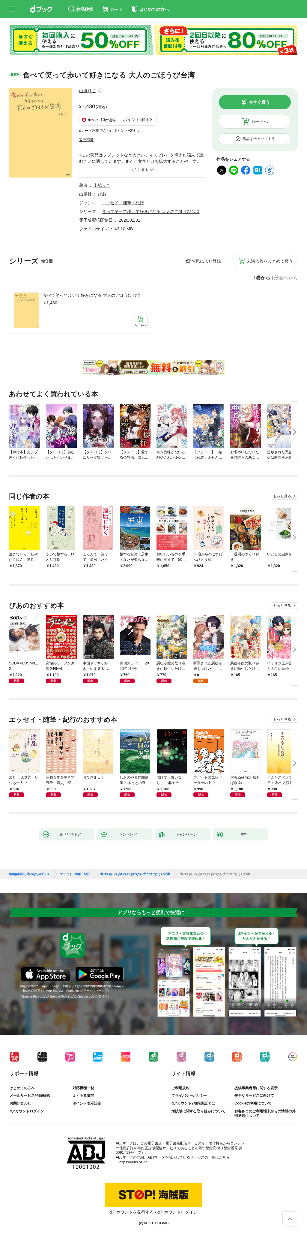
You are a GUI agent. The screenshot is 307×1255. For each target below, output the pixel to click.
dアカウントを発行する (131, 1212)
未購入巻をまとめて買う (270, 261)
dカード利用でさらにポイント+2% (107, 131)
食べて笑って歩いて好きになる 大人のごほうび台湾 (92, 295)
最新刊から (286, 277)
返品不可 (86, 140)
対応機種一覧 (83, 1088)
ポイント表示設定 (87, 1103)
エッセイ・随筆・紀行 (123, 202)
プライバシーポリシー (189, 1095)
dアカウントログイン (27, 1111)
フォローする (100, 91)
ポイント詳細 (135, 119)
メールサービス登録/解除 (30, 1095)
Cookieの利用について (253, 1103)
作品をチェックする (259, 139)
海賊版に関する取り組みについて (198, 1111)
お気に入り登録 (206, 261)
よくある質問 (83, 1095)
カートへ (259, 121)
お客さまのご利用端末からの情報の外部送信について (265, 1113)
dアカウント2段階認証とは (193, 1103)
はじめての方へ (22, 1088)
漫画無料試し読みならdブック (29, 874)
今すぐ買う (259, 102)
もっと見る (282, 496)
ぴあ (102, 194)
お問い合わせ (20, 1103)
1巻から (261, 277)
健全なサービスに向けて (254, 1095)
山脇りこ (87, 90)
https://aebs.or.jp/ (133, 1162)
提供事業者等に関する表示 (256, 1088)
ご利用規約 (180, 1088)
